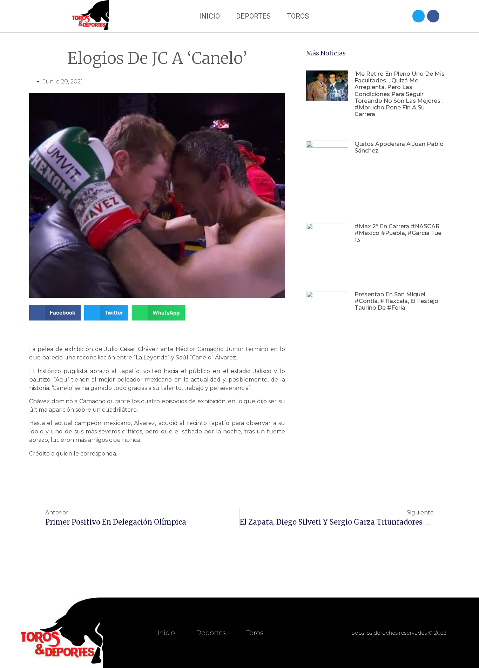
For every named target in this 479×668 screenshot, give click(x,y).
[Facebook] (433, 16)
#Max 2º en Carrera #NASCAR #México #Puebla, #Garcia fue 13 (398, 233)
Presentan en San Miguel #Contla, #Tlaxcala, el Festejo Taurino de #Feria (396, 301)
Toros (298, 16)
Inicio (209, 16)
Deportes (253, 16)
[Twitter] (418, 16)
